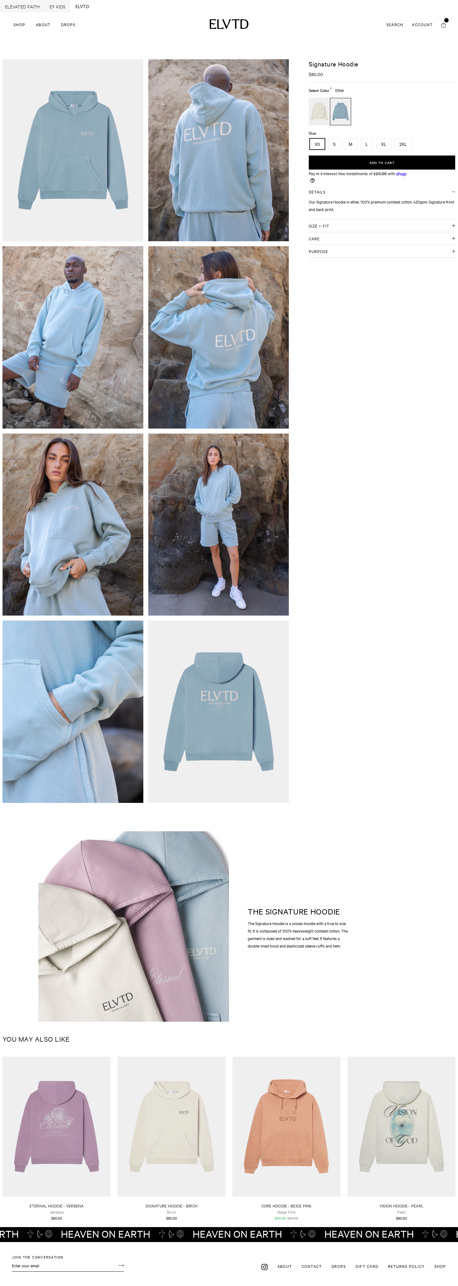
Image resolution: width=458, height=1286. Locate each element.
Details (317, 191)
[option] (72, 150)
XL (383, 144)
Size (312, 133)
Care (314, 238)
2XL (403, 144)
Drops (68, 24)
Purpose (318, 251)
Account (424, 24)
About (43, 24)
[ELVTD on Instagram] (264, 1266)
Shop (19, 24)
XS (317, 144)
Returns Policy (406, 1266)
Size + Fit (319, 225)
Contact (312, 1266)
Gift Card (366, 1266)
